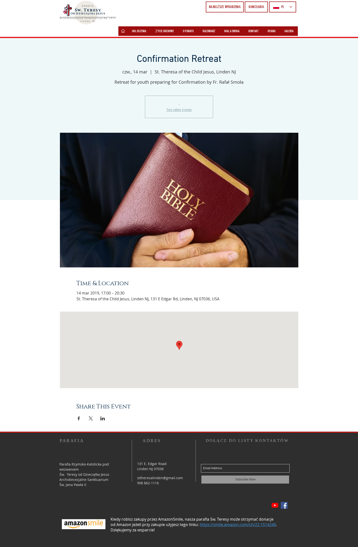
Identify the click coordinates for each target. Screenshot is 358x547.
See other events (179, 110)
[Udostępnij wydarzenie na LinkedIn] (102, 418)
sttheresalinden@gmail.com (160, 478)
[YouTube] (275, 505)
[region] (123, 31)
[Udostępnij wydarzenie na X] (90, 418)
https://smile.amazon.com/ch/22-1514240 (238, 524)
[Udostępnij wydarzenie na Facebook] (78, 418)
